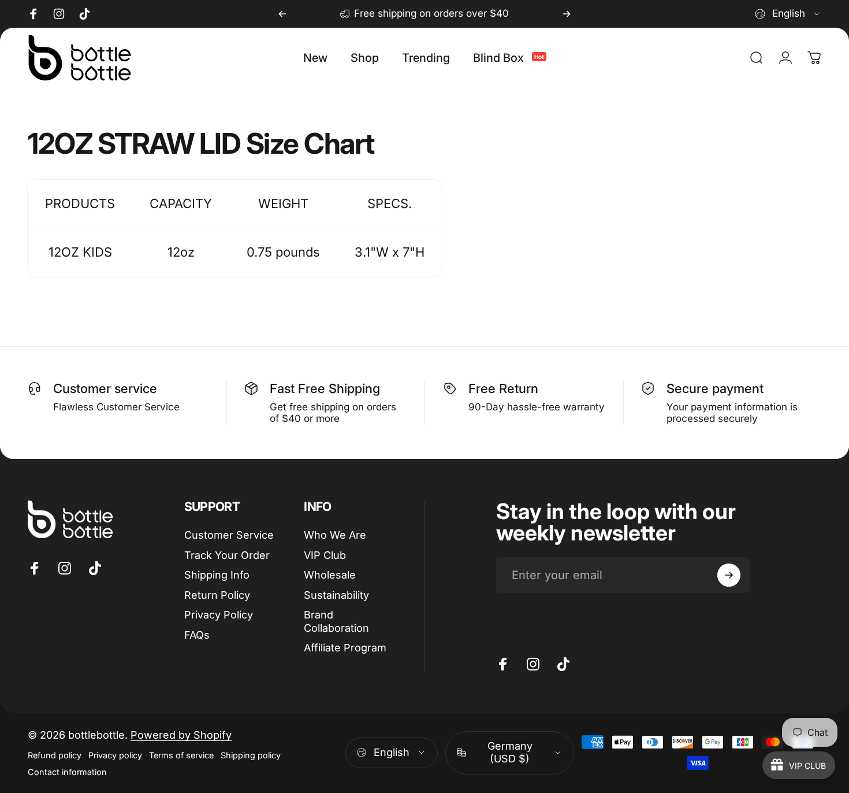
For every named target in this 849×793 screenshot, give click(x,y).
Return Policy (217, 595)
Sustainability (336, 595)
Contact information (67, 772)
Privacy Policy (218, 615)
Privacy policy (115, 755)
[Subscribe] (728, 575)
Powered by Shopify (181, 735)
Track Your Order (227, 555)
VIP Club (325, 555)
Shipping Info (217, 575)
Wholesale (330, 575)
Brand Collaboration (336, 621)
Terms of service (181, 755)
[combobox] (788, 14)
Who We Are (335, 535)
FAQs (197, 635)
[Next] (566, 14)
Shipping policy (251, 755)
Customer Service (229, 535)
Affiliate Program (345, 648)
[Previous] (282, 14)
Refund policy (54, 755)
